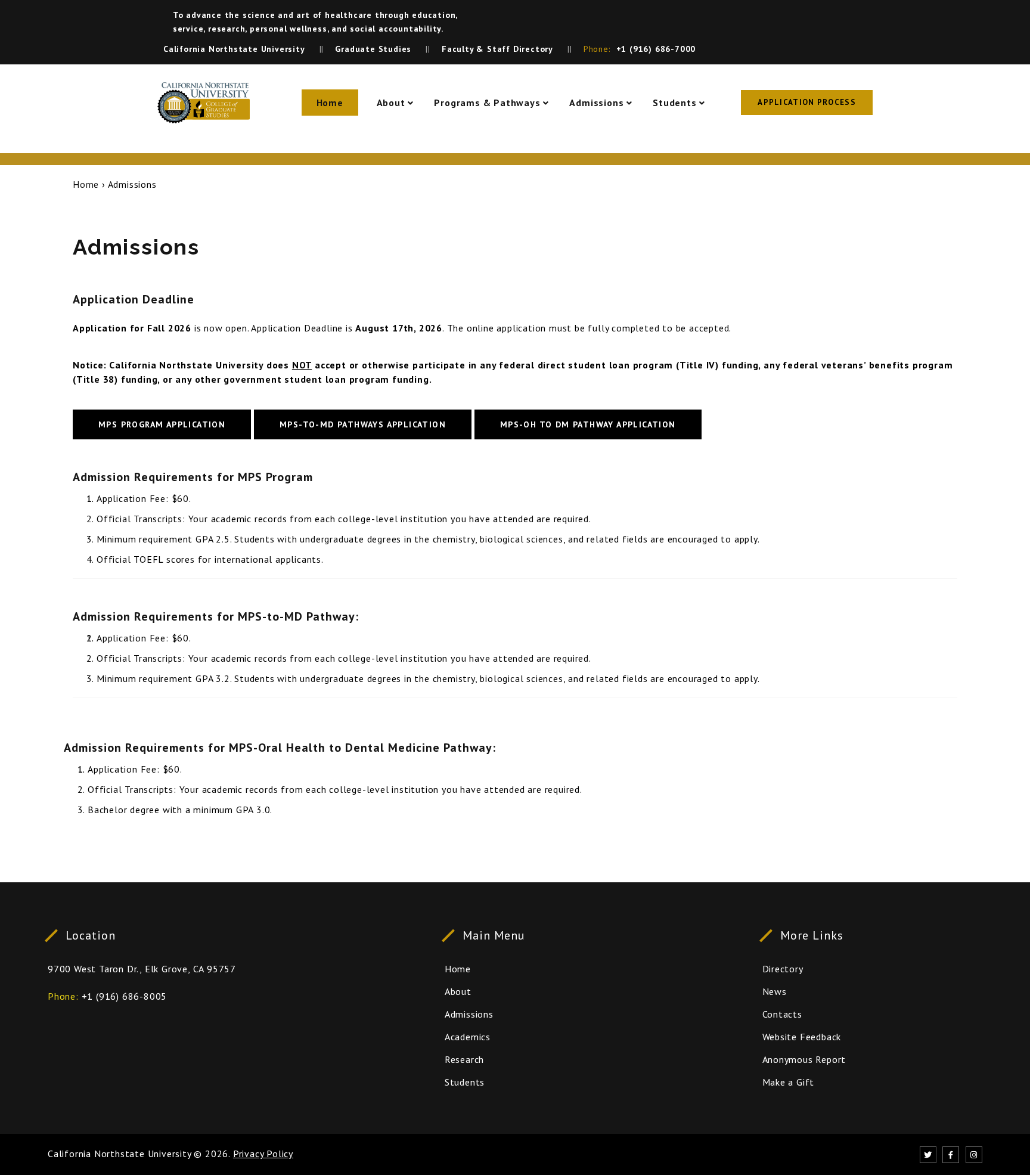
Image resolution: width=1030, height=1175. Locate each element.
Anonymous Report (804, 1059)
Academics (468, 1037)
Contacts (782, 1014)
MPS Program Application (161, 424)
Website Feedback (802, 1037)
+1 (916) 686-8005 (124, 996)
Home (330, 102)
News (774, 991)
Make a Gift (788, 1082)
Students (674, 102)
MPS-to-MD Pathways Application (363, 424)
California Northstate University (119, 1154)
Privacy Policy (263, 1154)
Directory (782, 969)
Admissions (596, 102)
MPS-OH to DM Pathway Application (588, 424)
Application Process (807, 102)
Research (464, 1059)
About (391, 102)
